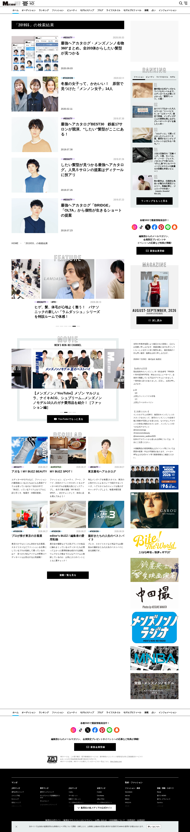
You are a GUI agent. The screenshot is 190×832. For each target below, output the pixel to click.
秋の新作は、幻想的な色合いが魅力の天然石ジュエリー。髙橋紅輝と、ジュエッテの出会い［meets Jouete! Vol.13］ (121, 311)
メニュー (186, 3)
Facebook (154, 227)
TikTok (141, 227)
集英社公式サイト (53, 820)
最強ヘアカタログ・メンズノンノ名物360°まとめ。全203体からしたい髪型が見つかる (92, 48)
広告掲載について (117, 820)
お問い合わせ (101, 820)
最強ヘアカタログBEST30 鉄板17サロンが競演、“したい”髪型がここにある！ (92, 129)
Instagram (134, 227)
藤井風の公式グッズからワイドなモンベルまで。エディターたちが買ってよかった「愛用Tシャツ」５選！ (165, 94)
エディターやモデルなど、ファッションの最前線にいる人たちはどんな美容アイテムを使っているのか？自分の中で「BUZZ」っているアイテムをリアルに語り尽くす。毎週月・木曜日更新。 (29, 486)
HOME (15, 243)
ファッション (58, 10)
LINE (168, 227)
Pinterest (161, 227)
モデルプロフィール (132, 10)
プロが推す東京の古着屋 (27, 535)
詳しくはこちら (154, 827)
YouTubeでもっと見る (70, 419)
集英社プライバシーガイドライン (78, 820)
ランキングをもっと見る (154, 201)
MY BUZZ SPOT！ (61, 471)
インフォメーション (168, 10)
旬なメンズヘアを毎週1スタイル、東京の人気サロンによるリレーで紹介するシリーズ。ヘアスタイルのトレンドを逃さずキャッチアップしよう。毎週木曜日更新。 (106, 486)
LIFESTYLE (56, 467)
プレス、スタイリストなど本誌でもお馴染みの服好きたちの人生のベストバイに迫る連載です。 (105, 547)
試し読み (157, 320)
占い (154, 10)
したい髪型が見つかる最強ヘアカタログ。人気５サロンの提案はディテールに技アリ (92, 170)
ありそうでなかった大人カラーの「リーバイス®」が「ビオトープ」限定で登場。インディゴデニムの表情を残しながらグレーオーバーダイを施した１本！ (165, 116)
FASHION (68, 78)
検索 (179, 3)
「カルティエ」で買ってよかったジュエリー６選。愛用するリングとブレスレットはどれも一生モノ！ (165, 138)
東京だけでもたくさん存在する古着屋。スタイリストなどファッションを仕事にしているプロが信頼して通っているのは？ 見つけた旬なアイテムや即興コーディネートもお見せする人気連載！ (29, 550)
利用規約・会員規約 (136, 820)
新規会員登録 (157, 251)
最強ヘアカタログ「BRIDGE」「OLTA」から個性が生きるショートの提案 (91, 210)
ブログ (100, 10)
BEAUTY (68, 37)
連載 (146, 10)
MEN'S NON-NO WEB (10, 3)
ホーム (15, 10)
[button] (57, 326)
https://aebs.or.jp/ (116, 761)
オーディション (29, 10)
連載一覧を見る (68, 575)
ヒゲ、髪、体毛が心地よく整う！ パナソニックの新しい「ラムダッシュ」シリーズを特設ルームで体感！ (67, 311)
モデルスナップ (87, 10)
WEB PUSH (174, 227)
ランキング (44, 10)
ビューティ (72, 10)
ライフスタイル (113, 10)
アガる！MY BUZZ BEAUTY (29, 471)
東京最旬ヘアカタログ (102, 471)
